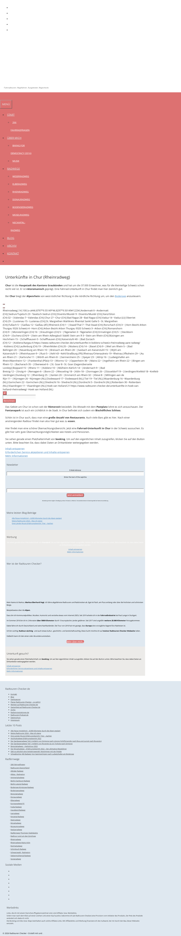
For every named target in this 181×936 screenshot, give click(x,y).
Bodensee (120, 296)
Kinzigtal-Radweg (17, 816)
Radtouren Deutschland (20, 768)
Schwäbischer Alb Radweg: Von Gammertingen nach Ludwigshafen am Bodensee (42, 754)
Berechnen (9, 400)
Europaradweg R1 (18, 803)
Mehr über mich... (75, 641)
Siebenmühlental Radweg (21, 855)
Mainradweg (15, 820)
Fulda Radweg (16, 807)
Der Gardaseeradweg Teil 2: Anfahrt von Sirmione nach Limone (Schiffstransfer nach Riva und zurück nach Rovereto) (56, 741)
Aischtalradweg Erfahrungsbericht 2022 (26, 738)
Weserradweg (20, 176)
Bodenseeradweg (22, 207)
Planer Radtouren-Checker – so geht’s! (25, 702)
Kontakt (13, 253)
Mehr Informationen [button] (16, 455)
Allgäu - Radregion (18, 774)
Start (11, 115)
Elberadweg (19, 184)
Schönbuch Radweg (18, 849)
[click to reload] (75, 483)
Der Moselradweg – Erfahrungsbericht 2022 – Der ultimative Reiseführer (39, 749)
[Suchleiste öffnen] (2, 96)
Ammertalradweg (17, 777)
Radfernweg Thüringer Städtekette (24, 833)
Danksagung (15, 699)
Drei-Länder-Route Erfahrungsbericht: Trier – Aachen (32, 523)
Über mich (14, 138)
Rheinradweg (20, 191)
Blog (10, 238)
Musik (15, 160)
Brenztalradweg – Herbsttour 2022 (24, 746)
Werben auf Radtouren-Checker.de (24, 704)
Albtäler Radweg (17, 771)
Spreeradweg (16, 859)
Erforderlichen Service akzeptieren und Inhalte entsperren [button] (37, 452)
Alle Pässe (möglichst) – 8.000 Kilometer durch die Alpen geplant (37, 518)
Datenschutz (16, 717)
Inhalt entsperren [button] (15, 448)
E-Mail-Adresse (75, 470)
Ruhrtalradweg (16, 846)
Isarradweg (15, 813)
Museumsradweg (17, 826)
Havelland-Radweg (18, 810)
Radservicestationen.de (20, 712)
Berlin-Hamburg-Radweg (20, 781)
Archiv (12, 245)
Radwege (13, 168)
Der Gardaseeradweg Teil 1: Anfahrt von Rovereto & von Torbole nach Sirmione (41, 743)
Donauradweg (21, 199)
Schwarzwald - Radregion (20, 852)
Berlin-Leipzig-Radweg (19, 784)
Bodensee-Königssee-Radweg (22, 787)
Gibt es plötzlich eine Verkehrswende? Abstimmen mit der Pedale (36, 751)
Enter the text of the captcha (75, 477)
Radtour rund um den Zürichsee (23, 836)
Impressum (15, 720)
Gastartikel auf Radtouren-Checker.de (25, 707)
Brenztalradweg (17, 794)
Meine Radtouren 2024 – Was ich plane (27, 521)
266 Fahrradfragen (18, 764)
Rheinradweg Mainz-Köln (20, 842)
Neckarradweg (16, 829)
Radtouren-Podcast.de (19, 715)
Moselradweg (20, 214)
